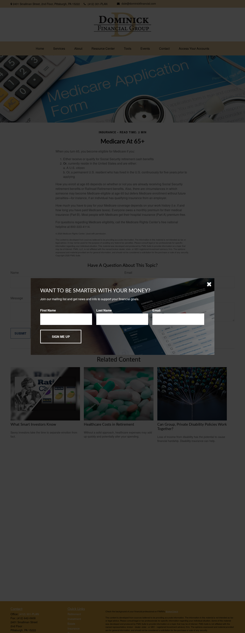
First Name (48, 310)
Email (156, 310)
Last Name (104, 310)
